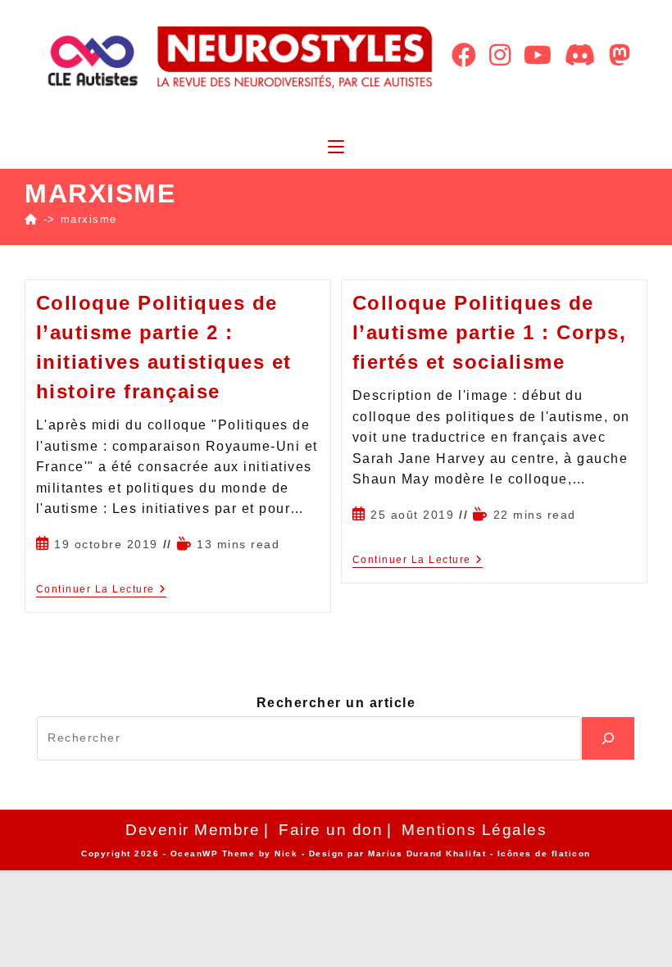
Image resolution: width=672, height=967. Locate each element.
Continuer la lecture (101, 589)
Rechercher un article (336, 703)
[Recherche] (608, 738)
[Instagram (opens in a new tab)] (500, 55)
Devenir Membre (192, 829)
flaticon (571, 853)
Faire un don (331, 829)
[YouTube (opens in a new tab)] (537, 55)
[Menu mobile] (336, 148)
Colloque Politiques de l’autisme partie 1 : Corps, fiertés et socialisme (489, 332)
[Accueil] (32, 219)
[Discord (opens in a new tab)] (580, 55)
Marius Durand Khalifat (429, 853)
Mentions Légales (474, 829)
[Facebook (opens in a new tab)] (464, 55)
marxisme (89, 219)
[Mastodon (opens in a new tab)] (619, 55)
